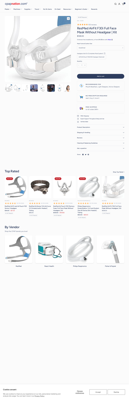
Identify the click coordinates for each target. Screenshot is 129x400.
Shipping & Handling (83, 132)
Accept (98, 392)
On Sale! (58, 9)
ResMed (7, 200)
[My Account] (119, 4)
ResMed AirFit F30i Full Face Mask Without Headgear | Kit (111, 207)
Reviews (79, 138)
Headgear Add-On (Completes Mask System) (90, 53)
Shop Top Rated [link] (118, 172)
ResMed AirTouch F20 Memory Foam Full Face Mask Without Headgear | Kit (63, 208)
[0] (122, 4)
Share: (79, 154)
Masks (7, 9)
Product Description (83, 127)
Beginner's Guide (81, 9)
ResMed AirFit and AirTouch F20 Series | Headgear (16, 207)
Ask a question (82, 148)
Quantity (79, 61)
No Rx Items (47, 9)
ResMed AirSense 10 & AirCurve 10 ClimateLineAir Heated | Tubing (40, 208)
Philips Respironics (84, 200)
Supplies (27, 9)
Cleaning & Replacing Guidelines (87, 143)
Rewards (94, 9)
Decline (116, 392)
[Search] (115, 4)
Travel (37, 9)
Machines (16, 9)
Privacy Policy (39, 396)
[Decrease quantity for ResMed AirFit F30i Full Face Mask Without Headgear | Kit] (78, 65)
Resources (67, 9)
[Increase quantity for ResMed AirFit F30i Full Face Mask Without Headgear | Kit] (84, 65)
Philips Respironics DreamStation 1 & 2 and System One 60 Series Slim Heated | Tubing (88, 209)
